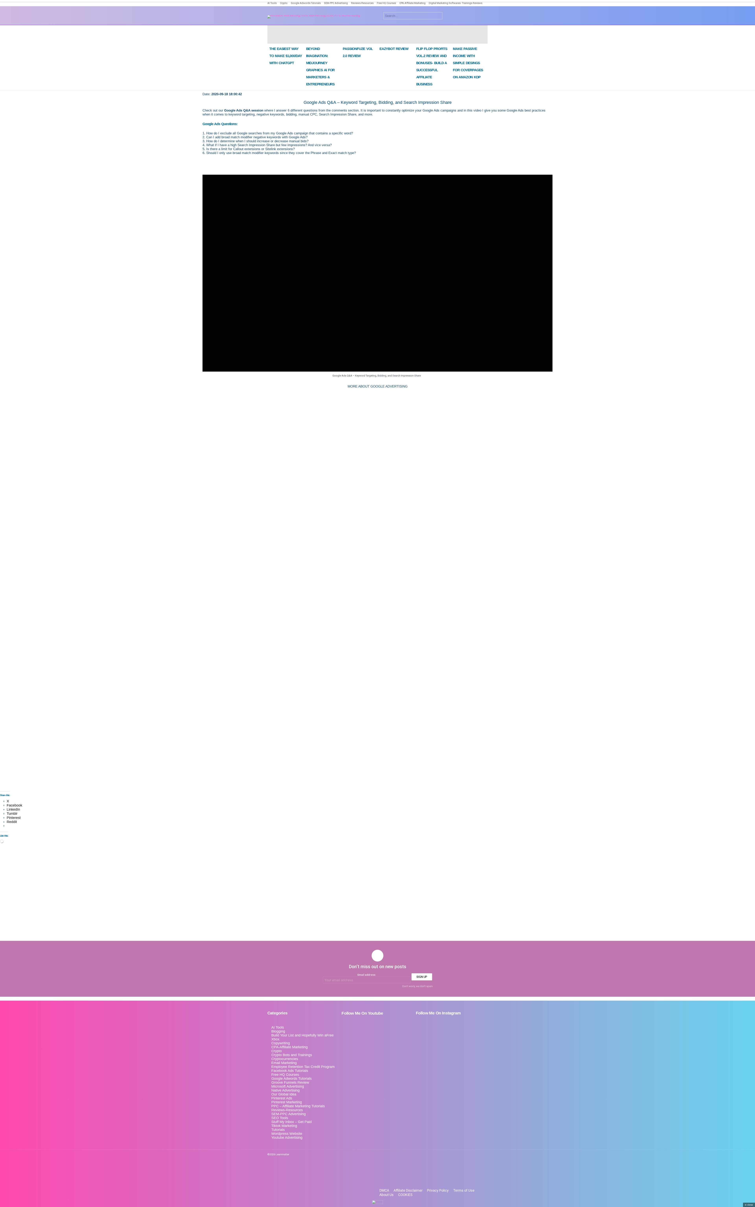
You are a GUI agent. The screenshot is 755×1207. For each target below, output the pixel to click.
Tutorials (278, 1130)
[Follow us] (378, 16)
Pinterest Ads (281, 1098)
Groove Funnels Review (290, 1082)
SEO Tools (279, 1118)
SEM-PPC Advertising (336, 3)
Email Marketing (284, 1063)
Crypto (283, 3)
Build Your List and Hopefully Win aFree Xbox (302, 1037)
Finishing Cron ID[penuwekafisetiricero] (486, 17)
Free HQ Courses (386, 3)
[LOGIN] (447, 16)
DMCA (384, 1190)
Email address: (366, 974)
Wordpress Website (286, 1134)
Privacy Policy (438, 1190)
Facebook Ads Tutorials (289, 1071)
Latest (470, 17)
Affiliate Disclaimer (408, 1190)
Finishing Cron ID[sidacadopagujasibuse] (481, 17)
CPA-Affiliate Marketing (412, 3)
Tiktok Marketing (284, 1126)
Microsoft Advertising (287, 1086)
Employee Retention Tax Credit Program (303, 1067)
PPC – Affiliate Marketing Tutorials (298, 1106)
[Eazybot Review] (396, 34)
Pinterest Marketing (286, 1102)
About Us (386, 1195)
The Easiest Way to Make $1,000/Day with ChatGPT (285, 56)
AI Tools (272, 3)
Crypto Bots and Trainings (291, 1055)
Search (438, 16)
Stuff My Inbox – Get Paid (291, 1122)
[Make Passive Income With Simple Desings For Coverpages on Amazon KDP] (469, 34)
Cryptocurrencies (284, 1059)
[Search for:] (412, 15)
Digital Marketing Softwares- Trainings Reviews (455, 3)
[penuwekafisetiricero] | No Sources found (476, 17)
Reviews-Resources (362, 3)
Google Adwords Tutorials (306, 3)
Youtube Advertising (286, 1138)
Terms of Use (463, 1190)
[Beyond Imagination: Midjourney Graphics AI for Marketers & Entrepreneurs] (322, 34)
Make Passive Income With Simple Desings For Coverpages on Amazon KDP (468, 63)
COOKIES (405, 1195)
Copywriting (280, 1043)
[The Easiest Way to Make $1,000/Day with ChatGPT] (285, 34)
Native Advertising (285, 1090)
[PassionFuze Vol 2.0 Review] (359, 34)
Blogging (278, 1031)
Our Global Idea (283, 1094)
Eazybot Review (393, 49)
